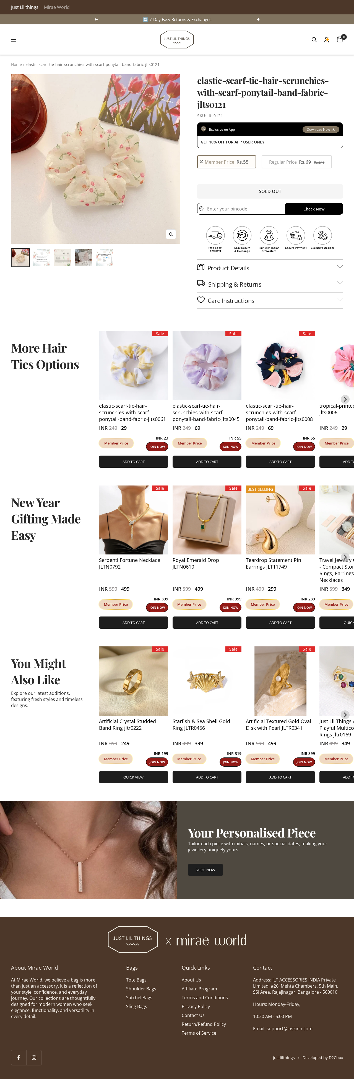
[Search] (314, 39)
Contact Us (193, 1015)
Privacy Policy (196, 1006)
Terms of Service (199, 1033)
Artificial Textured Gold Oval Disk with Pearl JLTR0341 (278, 724)
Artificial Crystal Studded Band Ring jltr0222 (127, 724)
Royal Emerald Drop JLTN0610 (196, 563)
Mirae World (57, 7)
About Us (191, 980)
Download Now (318, 129)
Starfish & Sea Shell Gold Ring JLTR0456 (201, 724)
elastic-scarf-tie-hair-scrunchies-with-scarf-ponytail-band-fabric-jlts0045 (206, 412)
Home (16, 64)
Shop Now (205, 869)
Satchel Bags (139, 998)
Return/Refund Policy (204, 1024)
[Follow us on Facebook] (18, 1057)
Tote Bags (136, 980)
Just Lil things (24, 7)
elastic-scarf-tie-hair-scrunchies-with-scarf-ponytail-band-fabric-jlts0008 (279, 412)
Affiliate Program (199, 989)
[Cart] (340, 39)
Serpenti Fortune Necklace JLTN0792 (129, 563)
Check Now (313, 209)
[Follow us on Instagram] (33, 1057)
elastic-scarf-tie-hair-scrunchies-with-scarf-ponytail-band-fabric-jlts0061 (132, 412)
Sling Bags (136, 1006)
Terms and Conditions (205, 998)
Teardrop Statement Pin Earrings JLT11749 (273, 563)
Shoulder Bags (141, 989)
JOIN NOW (157, 447)
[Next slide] (345, 399)
